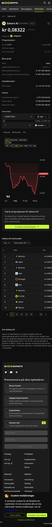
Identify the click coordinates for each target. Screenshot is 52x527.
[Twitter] (5, 372)
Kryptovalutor (30, 459)
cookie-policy (11, 509)
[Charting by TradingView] (8, 197)
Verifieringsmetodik (12, 491)
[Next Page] (46, 314)
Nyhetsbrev (14, 9)
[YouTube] (11, 372)
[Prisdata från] (15, 36)
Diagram (6, 132)
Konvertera (29, 463)
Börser (27, 467)
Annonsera (8, 479)
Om (24, 132)
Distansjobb (9, 483)
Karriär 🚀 (8, 463)
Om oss (7, 459)
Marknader (39, 9)
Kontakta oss (9, 487)
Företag (28, 483)
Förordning (29, 479)
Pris (3, 16)
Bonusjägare (26, 9)
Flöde (4, 9)
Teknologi (28, 491)
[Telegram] (16, 372)
